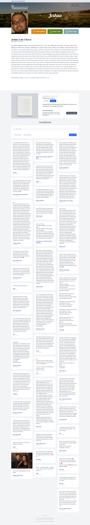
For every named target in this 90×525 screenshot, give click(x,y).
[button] (22, 461)
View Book (46, 100)
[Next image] (31, 460)
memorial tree (27, 77)
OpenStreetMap (46, 521)
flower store (47, 77)
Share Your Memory (71, 113)
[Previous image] (12, 460)
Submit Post (72, 134)
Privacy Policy (41, 519)
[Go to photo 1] (17, 467)
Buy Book (53, 100)
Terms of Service (49, 519)
